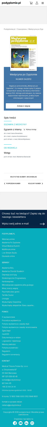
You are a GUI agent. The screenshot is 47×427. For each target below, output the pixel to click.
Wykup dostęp (31, 129)
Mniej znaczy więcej (10, 288)
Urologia (5, 298)
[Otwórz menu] (42, 3)
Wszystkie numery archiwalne (23, 177)
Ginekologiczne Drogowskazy (14, 278)
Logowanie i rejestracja (11, 341)
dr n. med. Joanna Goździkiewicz (15, 136)
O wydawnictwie (8, 317)
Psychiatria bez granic (11, 292)
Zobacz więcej (23, 106)
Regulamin (6, 351)
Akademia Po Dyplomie (11, 242)
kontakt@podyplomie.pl (11, 380)
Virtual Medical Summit (11, 246)
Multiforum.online (8, 249)
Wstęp (7, 153)
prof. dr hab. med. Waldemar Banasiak (17, 157)
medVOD (5, 334)
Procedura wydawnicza (11, 320)
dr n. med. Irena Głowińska (13, 133)
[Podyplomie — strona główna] (11, 3)
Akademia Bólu (8, 268)
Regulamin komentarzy (11, 354)
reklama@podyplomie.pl (11, 405)
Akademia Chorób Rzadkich (13, 271)
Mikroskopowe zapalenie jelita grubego (18, 285)
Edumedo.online (8, 256)
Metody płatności (9, 344)
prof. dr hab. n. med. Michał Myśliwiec (17, 139)
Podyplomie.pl (9, 29)
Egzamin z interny (13, 129)
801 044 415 (6, 383)
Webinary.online (8, 239)
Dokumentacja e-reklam (11, 337)
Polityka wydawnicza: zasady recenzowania (19, 327)
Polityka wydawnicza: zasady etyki (15, 324)
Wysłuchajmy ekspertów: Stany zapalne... (18, 305)
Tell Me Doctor (8, 295)
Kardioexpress (7, 281)
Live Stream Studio (9, 253)
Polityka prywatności (10, 348)
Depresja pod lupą (9, 275)
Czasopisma (22, 29)
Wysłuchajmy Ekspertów (11, 302)
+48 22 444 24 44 (9, 387)
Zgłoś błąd (6, 331)
